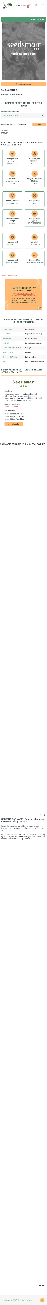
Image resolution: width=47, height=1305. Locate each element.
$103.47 (4, 133)
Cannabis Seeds (9, 90)
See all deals (13, 424)
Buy (39, 125)
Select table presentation (10, 112)
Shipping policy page (12, 406)
